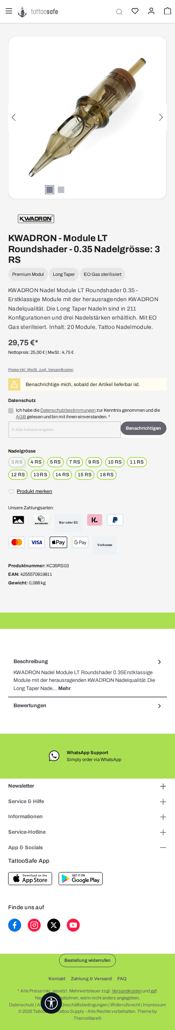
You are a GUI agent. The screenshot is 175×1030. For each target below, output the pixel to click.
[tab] (87, 675)
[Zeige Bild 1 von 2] (49, 189)
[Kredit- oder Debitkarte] (26, 542)
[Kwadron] (36, 218)
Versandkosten (127, 990)
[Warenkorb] (167, 12)
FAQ (122, 978)
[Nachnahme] (41, 520)
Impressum (154, 1004)
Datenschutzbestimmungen (68, 410)
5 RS (55, 462)
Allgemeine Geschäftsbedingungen (72, 1004)
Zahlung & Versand (91, 978)
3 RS (18, 462)
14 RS (62, 474)
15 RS (85, 474)
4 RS (36, 462)
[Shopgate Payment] (18, 520)
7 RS (74, 462)
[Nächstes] (161, 117)
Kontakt (57, 978)
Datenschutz (21, 1004)
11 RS (137, 462)
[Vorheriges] (14, 117)
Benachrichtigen (143, 428)
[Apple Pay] (58, 542)
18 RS (107, 474)
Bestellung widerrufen (87, 960)
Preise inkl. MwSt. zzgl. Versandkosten (40, 370)
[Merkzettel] (134, 12)
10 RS (115, 462)
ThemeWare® (87, 1018)
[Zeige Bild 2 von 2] (61, 189)
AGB (21, 416)
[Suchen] (118, 11)
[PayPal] (115, 520)
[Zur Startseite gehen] (37, 11)
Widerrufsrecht (125, 1004)
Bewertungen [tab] (29, 705)
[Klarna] (95, 520)
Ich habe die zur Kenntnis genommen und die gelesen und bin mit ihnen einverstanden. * (88, 414)
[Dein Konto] (150, 12)
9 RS (93, 462)
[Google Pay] (80, 542)
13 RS (40, 474)
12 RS (18, 474)
